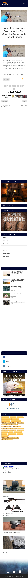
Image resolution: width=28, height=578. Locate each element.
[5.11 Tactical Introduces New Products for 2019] (14, 486)
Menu (23, 3)
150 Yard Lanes (5, 430)
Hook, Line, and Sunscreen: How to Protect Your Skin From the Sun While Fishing (18, 280)
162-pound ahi (20, 430)
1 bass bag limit (5, 420)
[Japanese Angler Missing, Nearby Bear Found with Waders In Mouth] (6, 302)
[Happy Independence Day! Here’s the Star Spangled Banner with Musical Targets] (14, 16)
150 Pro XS (22, 428)
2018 (3, 435)
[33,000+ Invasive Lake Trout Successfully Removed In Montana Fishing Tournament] (6, 288)
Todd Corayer (6, 256)
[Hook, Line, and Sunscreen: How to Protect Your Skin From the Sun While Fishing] (6, 281)
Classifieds (11, 576)
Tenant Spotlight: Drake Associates (11, 513)
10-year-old (4, 428)
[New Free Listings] (14, 406)
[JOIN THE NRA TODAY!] (14, 384)
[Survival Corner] (14, 221)
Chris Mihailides (6, 243)
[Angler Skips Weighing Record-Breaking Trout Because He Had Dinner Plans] (6, 295)
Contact (21, 576)
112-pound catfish (14, 428)
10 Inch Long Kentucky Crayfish (9, 424)
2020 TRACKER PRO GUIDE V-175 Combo (10, 437)
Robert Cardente (6, 253)
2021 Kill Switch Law (6, 439)
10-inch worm (16, 426)
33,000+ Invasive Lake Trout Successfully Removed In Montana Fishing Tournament (18, 287)
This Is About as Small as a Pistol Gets (11, 532)
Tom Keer (5, 259)
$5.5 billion (12, 417)
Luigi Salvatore (6, 250)
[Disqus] (14, 127)
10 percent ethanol (6, 426)
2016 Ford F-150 (18, 432)
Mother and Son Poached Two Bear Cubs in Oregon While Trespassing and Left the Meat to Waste (17, 273)
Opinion (4, 237)
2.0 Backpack (5, 422)
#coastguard (5, 417)
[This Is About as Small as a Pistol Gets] (14, 523)
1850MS (11, 432)
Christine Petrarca (6, 247)
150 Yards (13, 430)
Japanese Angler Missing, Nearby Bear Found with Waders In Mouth (18, 302)
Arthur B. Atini (5, 240)
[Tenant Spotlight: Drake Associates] (14, 505)
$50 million (20, 417)
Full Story (6, 79)
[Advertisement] (14, 329)
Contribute (16, 576)
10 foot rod (12, 422)
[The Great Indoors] (14, 192)
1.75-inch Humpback (16, 420)
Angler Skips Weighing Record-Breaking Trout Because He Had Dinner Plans (17, 295)
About (6, 576)
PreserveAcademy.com (10, 467)
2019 (7, 435)
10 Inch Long (20, 422)
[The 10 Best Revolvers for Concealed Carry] (14, 542)
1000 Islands (4, 432)
